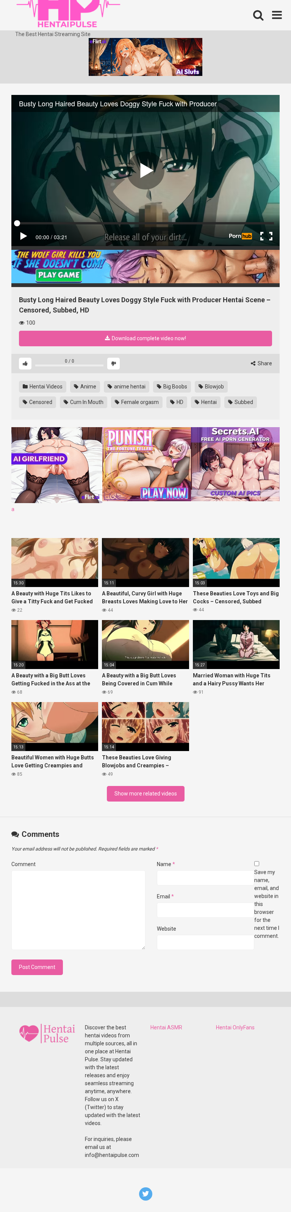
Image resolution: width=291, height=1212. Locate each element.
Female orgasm (139, 402)
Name (166, 864)
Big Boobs (174, 386)
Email (165, 896)
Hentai (208, 402)
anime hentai (129, 386)
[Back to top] (265, 1189)
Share (264, 363)
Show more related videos (145, 794)
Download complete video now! (148, 338)
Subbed (243, 402)
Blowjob (214, 386)
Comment (23, 864)
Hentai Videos (45, 386)
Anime (87, 386)
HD (179, 402)
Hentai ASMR (166, 1027)
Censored (40, 402)
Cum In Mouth (86, 402)
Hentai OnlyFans (235, 1027)
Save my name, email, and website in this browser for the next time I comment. (266, 904)
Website (166, 929)
